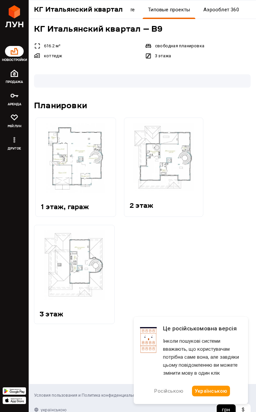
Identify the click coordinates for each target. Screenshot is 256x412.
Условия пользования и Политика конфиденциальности (89, 395)
